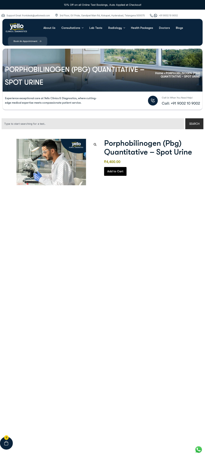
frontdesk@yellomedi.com (36, 15)
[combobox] (93, 123)
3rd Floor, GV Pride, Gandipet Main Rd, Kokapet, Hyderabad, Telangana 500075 (102, 15)
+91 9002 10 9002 (168, 15)
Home (159, 73)
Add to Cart (115, 171)
